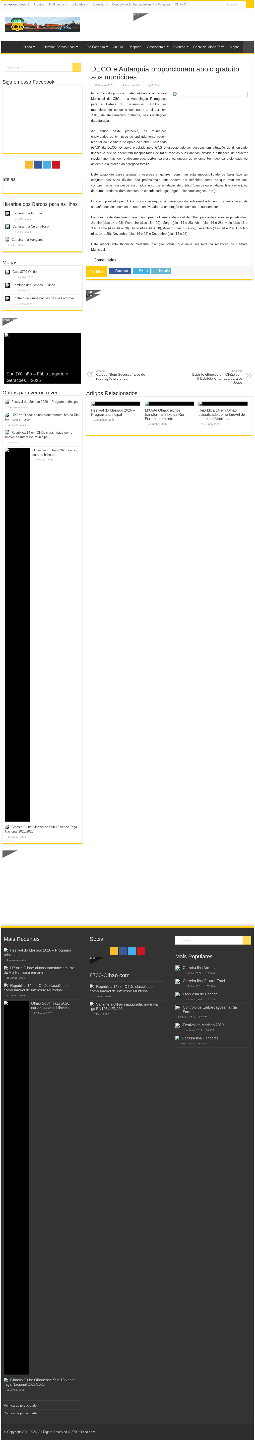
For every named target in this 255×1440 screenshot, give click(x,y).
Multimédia (56, 4)
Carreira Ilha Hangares (27, 239)
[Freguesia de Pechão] (177, 994)
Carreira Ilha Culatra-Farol (30, 226)
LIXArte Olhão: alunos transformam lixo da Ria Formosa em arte (164, 414)
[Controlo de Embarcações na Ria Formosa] (177, 1007)
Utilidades (78, 4)
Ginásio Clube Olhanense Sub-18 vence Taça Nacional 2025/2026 (39, 1382)
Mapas (235, 47)
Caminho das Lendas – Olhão (33, 285)
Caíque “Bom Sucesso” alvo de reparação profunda (120, 374)
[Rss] (206, 5)
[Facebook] (211, 5)
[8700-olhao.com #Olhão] (42, 24)
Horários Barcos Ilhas (59, 47)
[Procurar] (250, 4)
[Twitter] (215, 5)
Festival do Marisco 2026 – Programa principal (113, 412)
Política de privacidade (20, 1405)
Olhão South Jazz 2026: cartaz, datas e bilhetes (50, 1005)
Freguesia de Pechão (200, 994)
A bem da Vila (131, 85)
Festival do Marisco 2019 (203, 1025)
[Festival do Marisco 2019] (177, 1025)
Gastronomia (156, 47)
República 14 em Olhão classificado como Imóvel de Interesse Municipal (221, 414)
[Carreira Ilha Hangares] (177, 1038)
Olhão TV (181, 4)
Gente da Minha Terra (208, 47)
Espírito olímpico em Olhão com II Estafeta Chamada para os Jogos (217, 376)
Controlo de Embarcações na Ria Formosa (141, 4)
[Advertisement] (191, 24)
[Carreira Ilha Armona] (177, 967)
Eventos (179, 47)
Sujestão (99, 4)
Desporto (134, 47)
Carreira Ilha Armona (27, 213)
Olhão (27, 47)
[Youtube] (220, 5)
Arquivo (39, 4)
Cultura (118, 47)
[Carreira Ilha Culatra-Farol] (177, 981)
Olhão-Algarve (10, 46)
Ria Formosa (95, 47)
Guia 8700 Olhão (24, 272)
